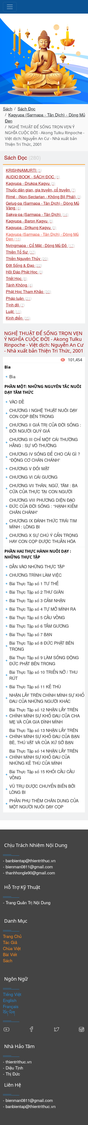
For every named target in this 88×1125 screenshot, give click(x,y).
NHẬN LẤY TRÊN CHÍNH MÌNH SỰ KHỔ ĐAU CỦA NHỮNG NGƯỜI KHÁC (46, 698)
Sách (7, 109)
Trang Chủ (12, 936)
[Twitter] (56, 1029)
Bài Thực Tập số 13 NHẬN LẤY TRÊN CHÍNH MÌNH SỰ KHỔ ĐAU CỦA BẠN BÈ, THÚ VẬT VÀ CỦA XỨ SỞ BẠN (44, 736)
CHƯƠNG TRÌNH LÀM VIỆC (35, 575)
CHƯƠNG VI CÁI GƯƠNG (33, 477)
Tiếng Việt (12, 994)
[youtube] (6, 1029)
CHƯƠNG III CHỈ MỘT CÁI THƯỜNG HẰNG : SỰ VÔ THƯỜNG (43, 442)
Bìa (12, 376)
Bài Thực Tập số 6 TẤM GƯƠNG (39, 626)
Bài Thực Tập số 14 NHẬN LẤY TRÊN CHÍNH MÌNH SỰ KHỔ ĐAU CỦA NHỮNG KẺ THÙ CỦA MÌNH (43, 757)
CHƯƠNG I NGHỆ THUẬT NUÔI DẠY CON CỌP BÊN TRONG (43, 413)
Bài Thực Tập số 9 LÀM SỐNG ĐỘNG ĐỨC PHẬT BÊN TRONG (44, 660)
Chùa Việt (12, 948)
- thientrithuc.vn (17, 1062)
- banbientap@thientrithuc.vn (29, 860)
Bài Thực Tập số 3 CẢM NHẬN (37, 600)
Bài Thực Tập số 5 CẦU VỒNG (37, 617)
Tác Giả (10, 942)
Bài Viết (10, 954)
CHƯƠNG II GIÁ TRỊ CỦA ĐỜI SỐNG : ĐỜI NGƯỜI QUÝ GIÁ (45, 428)
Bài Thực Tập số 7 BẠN (30, 634)
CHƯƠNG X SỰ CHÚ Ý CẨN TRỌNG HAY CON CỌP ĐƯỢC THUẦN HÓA (43, 538)
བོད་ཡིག (9, 1012)
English (9, 1000)
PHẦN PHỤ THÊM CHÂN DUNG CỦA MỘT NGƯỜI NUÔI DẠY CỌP (43, 803)
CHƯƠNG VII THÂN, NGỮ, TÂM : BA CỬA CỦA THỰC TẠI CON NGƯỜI (43, 488)
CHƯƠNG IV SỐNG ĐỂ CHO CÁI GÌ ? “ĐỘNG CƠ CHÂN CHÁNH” (44, 457)
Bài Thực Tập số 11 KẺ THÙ (35, 686)
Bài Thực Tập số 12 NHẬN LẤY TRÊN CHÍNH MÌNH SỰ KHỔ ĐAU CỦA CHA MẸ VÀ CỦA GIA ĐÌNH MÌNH (44, 715)
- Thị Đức (11, 1074)
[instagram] (81, 1029)
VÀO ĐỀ (16, 402)
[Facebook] (31, 1029)
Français (11, 1006)
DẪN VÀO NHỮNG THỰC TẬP (37, 566)
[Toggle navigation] (10, 7)
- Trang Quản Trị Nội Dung (26, 902)
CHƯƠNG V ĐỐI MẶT (29, 468)
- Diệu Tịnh (13, 1068)
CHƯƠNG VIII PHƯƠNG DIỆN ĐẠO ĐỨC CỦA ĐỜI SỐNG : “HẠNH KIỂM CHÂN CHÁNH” (43, 506)
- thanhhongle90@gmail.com (29, 873)
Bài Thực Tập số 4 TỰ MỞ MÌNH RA (42, 609)
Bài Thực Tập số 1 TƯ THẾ (34, 583)
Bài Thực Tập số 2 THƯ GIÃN (36, 592)
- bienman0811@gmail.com (28, 866)
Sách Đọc (26, 109)
